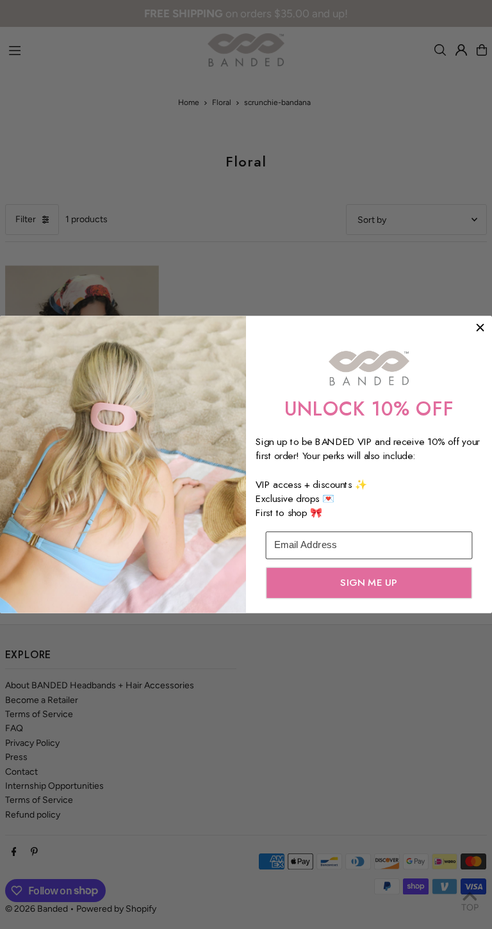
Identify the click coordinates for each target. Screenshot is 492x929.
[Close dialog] (480, 327)
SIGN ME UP (368, 583)
